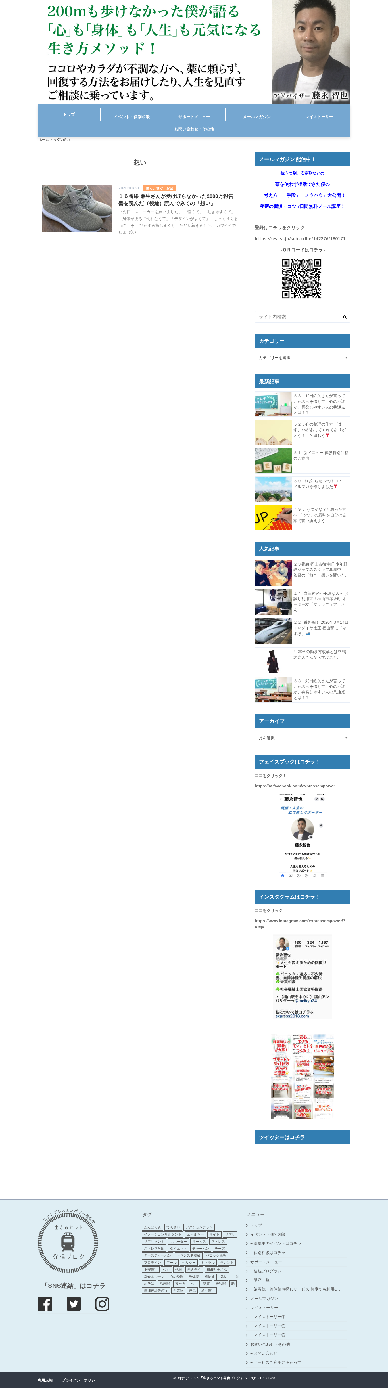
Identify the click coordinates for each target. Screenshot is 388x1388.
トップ (69, 114)
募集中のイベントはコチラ (277, 1243)
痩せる (180, 1284)
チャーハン (200, 1249)
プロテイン (152, 1263)
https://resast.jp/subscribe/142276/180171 (300, 238)
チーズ (220, 1249)
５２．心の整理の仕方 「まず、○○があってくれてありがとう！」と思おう (319, 429)
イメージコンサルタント (163, 1234)
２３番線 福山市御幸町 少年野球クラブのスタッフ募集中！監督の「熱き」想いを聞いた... (321, 569)
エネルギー (195, 1234)
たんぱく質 (152, 1227)
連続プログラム (267, 1271)
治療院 (165, 1284)
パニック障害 (216, 1255)
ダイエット (178, 1249)
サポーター (178, 1241)
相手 (194, 1284)
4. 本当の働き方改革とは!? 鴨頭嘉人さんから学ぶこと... (319, 654)
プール (171, 1263)
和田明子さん (216, 1270)
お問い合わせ (266, 1353)
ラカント (227, 1263)
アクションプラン (199, 1227)
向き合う (194, 1270)
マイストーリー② (269, 1326)
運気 (192, 1291)
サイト (214, 1234)
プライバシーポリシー (80, 1380)
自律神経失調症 (156, 1291)
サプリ (230, 1234)
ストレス (218, 1241)
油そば (149, 1284)
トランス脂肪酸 (189, 1255)
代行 (166, 1270)
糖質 (206, 1284)
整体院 (194, 1277)
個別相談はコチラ (269, 1252)
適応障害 (208, 1291)
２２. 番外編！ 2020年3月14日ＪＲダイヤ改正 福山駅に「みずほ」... (321, 628)
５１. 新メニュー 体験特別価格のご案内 (321, 455)
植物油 (210, 1277)
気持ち (225, 1277)
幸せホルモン (154, 1277)
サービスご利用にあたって (277, 1362)
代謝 (178, 1270)
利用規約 (45, 1380)
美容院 (221, 1284)
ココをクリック (269, 910)
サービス (199, 1241)
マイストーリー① (269, 1316)
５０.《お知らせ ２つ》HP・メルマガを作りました (319, 484)
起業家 (178, 1291)
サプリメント (154, 1241)
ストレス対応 (154, 1249)
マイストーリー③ (269, 1335)
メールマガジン (257, 116)
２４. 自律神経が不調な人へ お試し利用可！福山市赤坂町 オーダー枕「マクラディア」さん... (321, 601)
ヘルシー (189, 1263)
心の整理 (176, 1277)
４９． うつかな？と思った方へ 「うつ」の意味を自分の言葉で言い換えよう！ (319, 515)
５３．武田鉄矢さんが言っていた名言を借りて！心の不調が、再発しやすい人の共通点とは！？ (319, 404)
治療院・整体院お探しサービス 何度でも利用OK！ (299, 1289)
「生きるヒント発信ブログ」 (221, 1378)
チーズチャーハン (157, 1255)
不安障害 (151, 1270)
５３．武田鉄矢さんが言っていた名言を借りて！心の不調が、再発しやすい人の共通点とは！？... (319, 689)
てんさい (173, 1227)
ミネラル (208, 1263)
